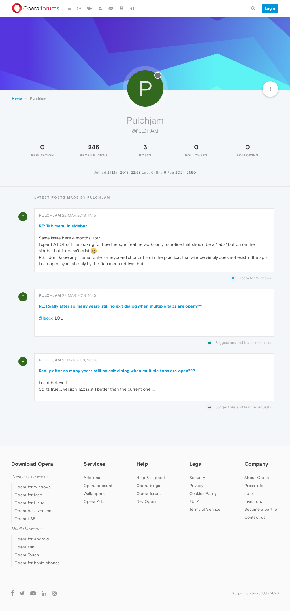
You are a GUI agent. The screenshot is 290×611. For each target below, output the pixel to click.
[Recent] (79, 8)
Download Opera (32, 464)
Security (197, 477)
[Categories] (68, 8)
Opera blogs (148, 485)
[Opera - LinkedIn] (44, 593)
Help (142, 464)
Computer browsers (29, 476)
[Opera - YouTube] (33, 593)
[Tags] (89, 8)
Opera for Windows (32, 487)
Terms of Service (205, 509)
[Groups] (111, 8)
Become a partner (261, 509)
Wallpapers (94, 493)
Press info (253, 485)
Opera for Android (31, 539)
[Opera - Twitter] (22, 593)
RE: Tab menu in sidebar (63, 225)
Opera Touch (26, 555)
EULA (194, 501)
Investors (253, 501)
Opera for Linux (29, 503)
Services (94, 464)
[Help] (132, 8)
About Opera (256, 477)
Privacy (196, 485)
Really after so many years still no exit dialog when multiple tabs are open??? (117, 370)
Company (256, 464)
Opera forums (150, 493)
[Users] (100, 8)
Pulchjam (50, 215)
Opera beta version (32, 510)
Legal (196, 464)
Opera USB (25, 518)
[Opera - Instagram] (54, 593)
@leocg (46, 318)
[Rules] (121, 8)
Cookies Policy (203, 493)
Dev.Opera (147, 501)
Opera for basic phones (37, 563)
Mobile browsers (26, 528)
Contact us (254, 517)
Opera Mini (24, 547)
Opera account (98, 485)
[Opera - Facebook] (12, 593)
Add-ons (92, 477)
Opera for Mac (28, 495)
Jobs (249, 493)
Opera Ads (94, 501)
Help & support (151, 477)
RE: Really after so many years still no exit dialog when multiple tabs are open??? (120, 306)
